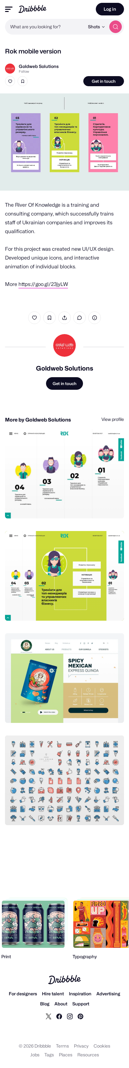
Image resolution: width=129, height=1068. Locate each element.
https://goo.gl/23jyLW (43, 284)
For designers (23, 993)
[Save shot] (23, 81)
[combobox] (44, 26)
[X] (48, 1016)
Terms (62, 1045)
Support (80, 1003)
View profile (112, 419)
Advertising (108, 993)
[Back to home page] (32, 9)
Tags (49, 1054)
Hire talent (53, 993)
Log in (110, 9)
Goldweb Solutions (39, 66)
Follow (24, 71)
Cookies (102, 1045)
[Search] (115, 26)
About (60, 1003)
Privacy (81, 1045)
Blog (44, 1003)
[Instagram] (70, 1016)
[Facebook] (59, 1016)
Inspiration (80, 993)
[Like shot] (10, 81)
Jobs (34, 1054)
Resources (88, 1054)
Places (65, 1054)
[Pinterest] (80, 1016)
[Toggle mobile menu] (8, 9)
